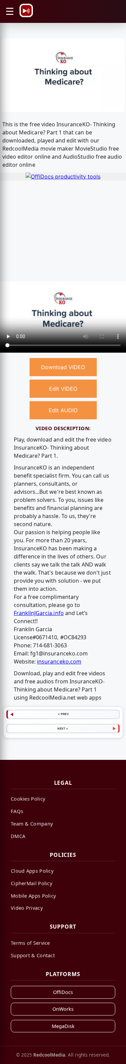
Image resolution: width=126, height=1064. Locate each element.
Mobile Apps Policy (33, 895)
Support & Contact (33, 955)
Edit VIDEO (63, 388)
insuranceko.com (59, 661)
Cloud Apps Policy (32, 870)
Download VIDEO (63, 367)
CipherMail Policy (31, 883)
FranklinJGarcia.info (39, 613)
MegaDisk (63, 1026)
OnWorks (63, 1009)
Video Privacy (27, 907)
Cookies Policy (28, 798)
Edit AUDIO (63, 410)
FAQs (17, 811)
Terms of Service (30, 942)
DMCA (18, 836)
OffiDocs (63, 992)
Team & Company (32, 823)
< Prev (63, 714)
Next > (62, 728)
